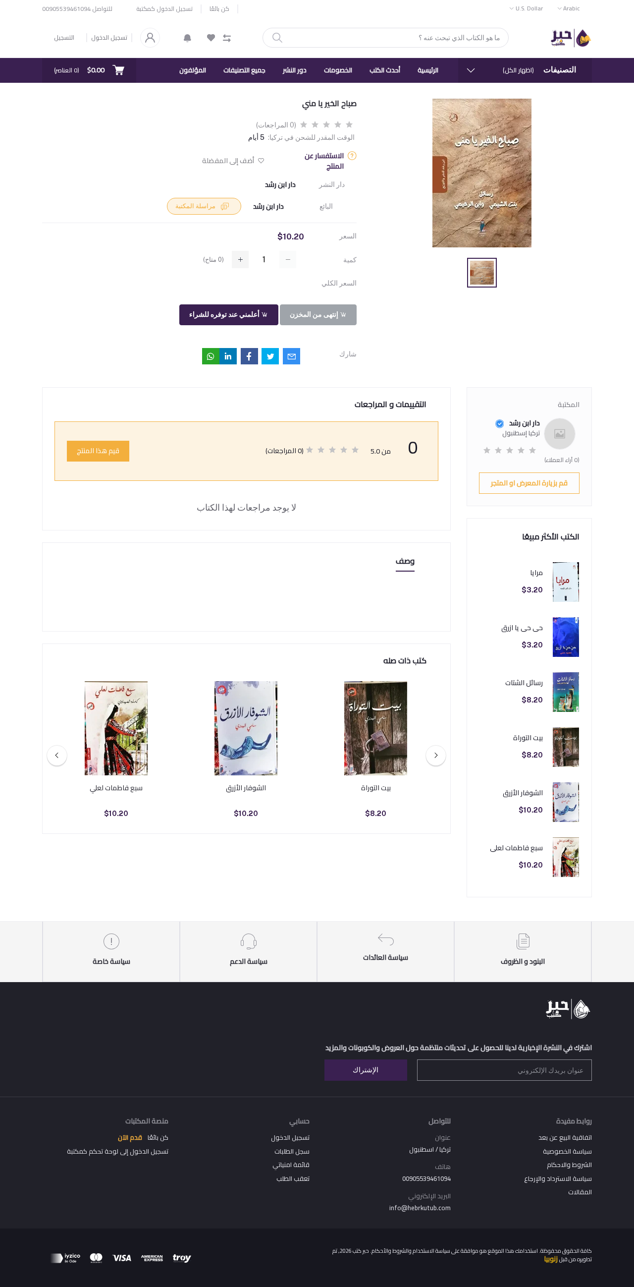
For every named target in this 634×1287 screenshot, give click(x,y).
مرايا (536, 573)
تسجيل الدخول (109, 37)
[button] (187, 37)
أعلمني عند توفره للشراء (225, 314)
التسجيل (64, 37)
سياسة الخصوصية (567, 1151)
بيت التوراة (528, 738)
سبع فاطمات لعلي (516, 848)
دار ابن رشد (280, 184)
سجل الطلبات (292, 1151)
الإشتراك (365, 1070)
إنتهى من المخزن (315, 314)
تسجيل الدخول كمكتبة (164, 8)
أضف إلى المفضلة (229, 161)
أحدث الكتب (385, 70)
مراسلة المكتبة (196, 206)
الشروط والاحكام (569, 1164)
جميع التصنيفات (244, 70)
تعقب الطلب (293, 1178)
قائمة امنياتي (291, 1164)
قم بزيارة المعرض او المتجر (529, 482)
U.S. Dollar (529, 8)
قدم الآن (130, 1137)
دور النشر (295, 70)
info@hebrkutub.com (420, 1208)
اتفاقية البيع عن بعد (565, 1137)
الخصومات (338, 70)
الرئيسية (428, 70)
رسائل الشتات (524, 683)
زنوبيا (551, 1258)
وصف (405, 561)
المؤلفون (192, 70)
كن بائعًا (219, 8)
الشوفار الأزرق (523, 793)
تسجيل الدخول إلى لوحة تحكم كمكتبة (117, 1151)
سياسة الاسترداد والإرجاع (558, 1178)
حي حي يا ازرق (522, 628)
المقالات (580, 1192)
